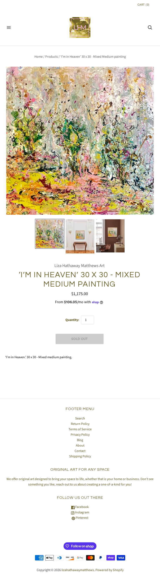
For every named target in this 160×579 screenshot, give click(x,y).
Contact (80, 451)
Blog (80, 440)
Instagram (81, 512)
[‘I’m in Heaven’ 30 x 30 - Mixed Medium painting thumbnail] (50, 233)
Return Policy (80, 424)
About (80, 445)
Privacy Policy (80, 434)
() (144, 4)
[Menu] (8, 27)
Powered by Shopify (109, 570)
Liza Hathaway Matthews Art (79, 266)
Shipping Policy (80, 456)
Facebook (82, 507)
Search (80, 418)
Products (51, 56)
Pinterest (81, 517)
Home (38, 56)
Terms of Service (80, 429)
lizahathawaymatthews (77, 570)
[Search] (150, 27)
